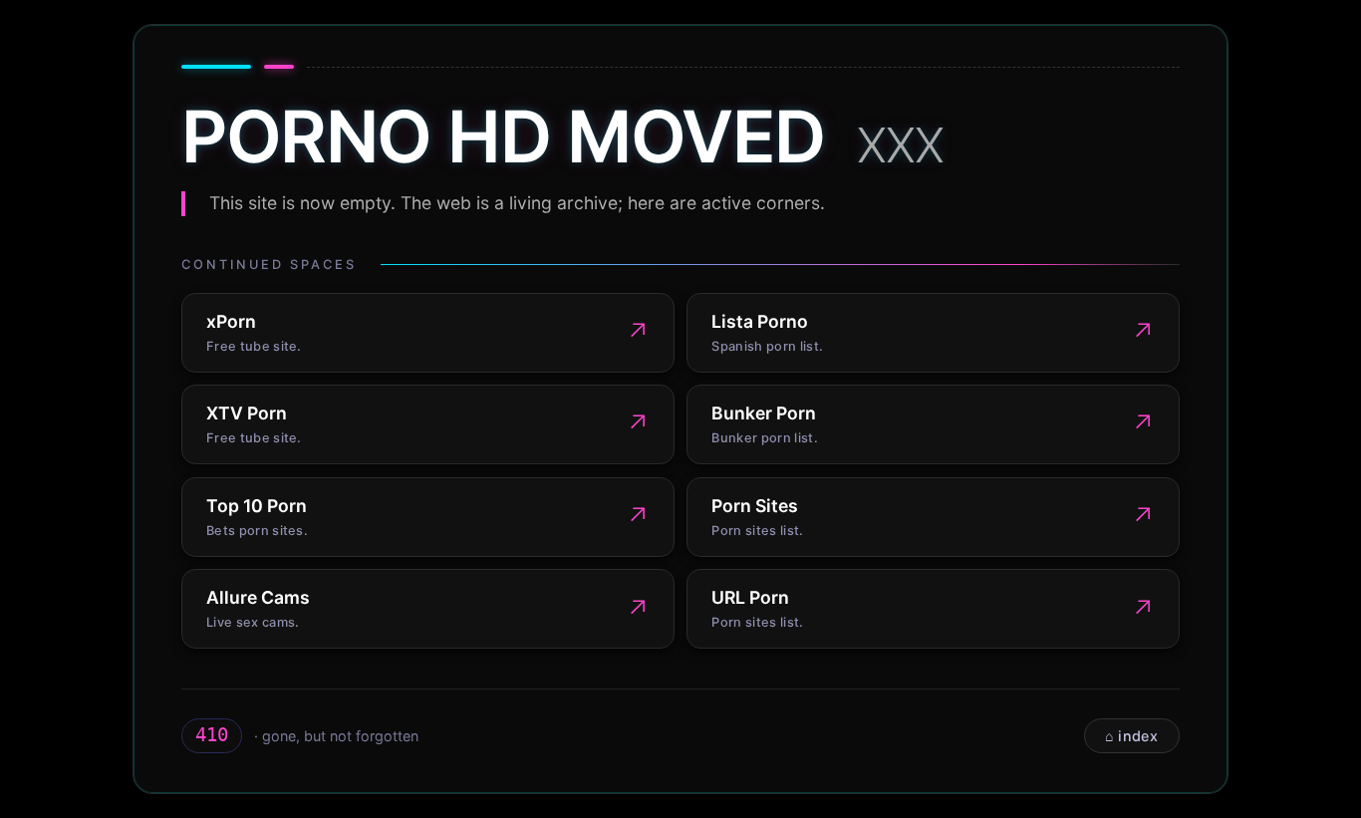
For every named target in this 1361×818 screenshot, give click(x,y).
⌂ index (1131, 735)
